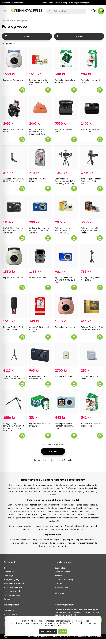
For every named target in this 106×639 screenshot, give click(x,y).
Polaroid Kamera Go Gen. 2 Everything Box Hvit (38, 82)
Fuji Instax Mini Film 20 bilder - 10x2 (91, 424)
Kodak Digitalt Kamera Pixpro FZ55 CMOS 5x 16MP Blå (39, 230)
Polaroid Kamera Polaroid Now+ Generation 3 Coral (37, 131)
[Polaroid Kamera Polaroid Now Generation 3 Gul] (66, 207)
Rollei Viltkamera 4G (38, 277)
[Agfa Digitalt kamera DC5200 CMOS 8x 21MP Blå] (66, 256)
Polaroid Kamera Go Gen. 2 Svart (90, 130)
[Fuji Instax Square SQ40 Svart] (14, 108)
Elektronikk (11, 21)
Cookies (58, 583)
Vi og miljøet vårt (11, 614)
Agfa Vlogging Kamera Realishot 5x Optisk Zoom (91, 181)
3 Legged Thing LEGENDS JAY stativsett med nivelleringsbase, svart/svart (13, 427)
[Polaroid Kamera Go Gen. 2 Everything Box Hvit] (40, 59)
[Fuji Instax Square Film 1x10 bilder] (66, 59)
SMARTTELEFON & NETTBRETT (14, 583)
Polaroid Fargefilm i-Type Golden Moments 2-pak (92, 328)
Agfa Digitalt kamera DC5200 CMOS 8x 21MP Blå (65, 279)
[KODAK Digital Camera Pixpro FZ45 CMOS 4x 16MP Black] (14, 207)
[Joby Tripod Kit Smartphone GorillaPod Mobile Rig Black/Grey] (66, 157)
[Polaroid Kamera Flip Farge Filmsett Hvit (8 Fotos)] (92, 207)
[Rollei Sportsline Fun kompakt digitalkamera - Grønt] (66, 402)
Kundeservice (17, 3)
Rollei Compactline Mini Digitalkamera (39, 377)
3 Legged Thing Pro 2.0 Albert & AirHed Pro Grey (14, 377)
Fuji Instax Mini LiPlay (64, 376)
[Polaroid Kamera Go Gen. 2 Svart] (92, 108)
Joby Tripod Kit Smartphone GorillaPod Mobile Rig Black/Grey (65, 181)
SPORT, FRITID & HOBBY (13, 587)
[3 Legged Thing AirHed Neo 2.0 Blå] (92, 256)
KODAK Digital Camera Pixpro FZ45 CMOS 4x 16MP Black (13, 230)
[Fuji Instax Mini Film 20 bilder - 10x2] (92, 402)
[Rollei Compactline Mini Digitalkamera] (40, 355)
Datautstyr (8, 576)
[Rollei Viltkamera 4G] (40, 256)
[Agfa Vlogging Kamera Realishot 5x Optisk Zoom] (92, 157)
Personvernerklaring (64, 579)
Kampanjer (8, 599)
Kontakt (58, 576)
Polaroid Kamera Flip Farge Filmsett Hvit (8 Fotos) (90, 230)
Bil (5, 568)
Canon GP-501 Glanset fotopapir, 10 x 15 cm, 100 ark (39, 329)
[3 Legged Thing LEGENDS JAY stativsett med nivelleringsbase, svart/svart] (14, 402)
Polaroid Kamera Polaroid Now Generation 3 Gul (62, 230)
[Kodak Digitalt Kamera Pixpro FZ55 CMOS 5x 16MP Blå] (40, 207)
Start (3, 21)
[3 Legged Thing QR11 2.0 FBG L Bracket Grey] (14, 157)
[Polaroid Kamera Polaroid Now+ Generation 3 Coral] (40, 108)
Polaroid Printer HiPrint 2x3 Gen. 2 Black (13, 328)
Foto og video (22, 21)
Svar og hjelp (61, 568)
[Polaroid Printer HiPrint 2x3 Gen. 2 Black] (14, 306)
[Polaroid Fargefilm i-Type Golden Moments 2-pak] (92, 306)
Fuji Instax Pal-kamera (13, 80)
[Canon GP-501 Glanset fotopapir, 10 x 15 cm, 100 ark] (40, 306)
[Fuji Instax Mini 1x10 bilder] (40, 157)
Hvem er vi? (9, 610)
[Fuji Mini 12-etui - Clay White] (92, 355)
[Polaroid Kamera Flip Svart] (66, 108)
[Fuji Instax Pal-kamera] (14, 59)
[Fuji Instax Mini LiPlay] (66, 355)
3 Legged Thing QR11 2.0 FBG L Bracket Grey (13, 180)
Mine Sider (6, 3)
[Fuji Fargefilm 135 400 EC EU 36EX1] (40, 402)
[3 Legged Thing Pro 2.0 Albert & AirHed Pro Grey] (14, 355)
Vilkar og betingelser (64, 572)
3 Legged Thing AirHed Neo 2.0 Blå (91, 278)
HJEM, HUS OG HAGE (12, 579)
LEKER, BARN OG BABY (12, 591)
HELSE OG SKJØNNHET (12, 595)
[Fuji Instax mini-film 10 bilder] (92, 59)
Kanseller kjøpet (62, 587)
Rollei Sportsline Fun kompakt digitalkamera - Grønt (66, 425)
